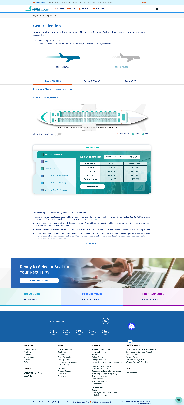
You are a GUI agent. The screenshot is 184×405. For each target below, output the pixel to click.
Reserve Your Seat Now (39, 281)
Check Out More (29, 299)
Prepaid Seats (93, 219)
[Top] (130, 342)
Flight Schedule (153, 293)
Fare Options (31, 293)
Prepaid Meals (92, 293)
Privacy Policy (52, 402)
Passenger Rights (65, 402)
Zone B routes (121, 67)
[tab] (52, 81)
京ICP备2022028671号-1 (81, 402)
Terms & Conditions (39, 402)
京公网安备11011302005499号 (101, 402)
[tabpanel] (92, 142)
